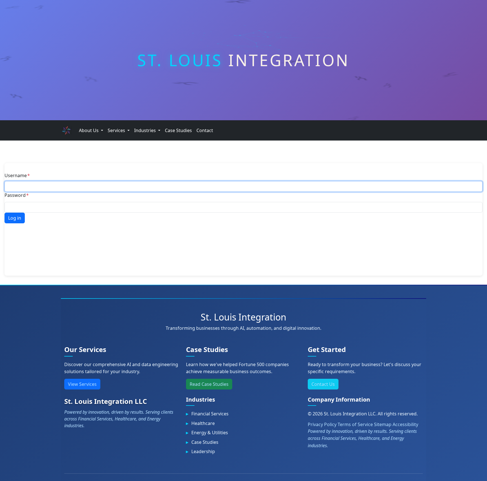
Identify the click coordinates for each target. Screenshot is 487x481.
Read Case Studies (209, 384)
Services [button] (117, 130)
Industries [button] (145, 130)
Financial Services (210, 414)
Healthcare (203, 423)
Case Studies (178, 130)
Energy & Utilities (209, 432)
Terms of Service (355, 424)
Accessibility (405, 424)
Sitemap (382, 424)
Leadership (203, 451)
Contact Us (323, 384)
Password (15, 195)
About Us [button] (89, 130)
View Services (82, 384)
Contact (204, 130)
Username (16, 175)
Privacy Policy (322, 424)
